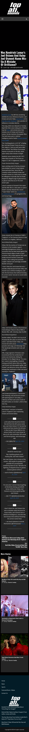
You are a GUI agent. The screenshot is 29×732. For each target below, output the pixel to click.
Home (3, 681)
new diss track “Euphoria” (9, 121)
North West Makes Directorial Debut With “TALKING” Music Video (16, 545)
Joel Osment (19, 119)
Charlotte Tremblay (12, 582)
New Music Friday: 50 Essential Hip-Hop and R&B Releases (14, 723)
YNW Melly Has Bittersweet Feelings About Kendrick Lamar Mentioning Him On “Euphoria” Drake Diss (14, 538)
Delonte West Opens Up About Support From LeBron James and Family (14, 713)
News (3, 684)
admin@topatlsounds (16, 67)
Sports (3, 687)
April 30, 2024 (20, 441)
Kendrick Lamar (6, 115)
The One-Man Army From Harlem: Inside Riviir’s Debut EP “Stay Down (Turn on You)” (14, 718)
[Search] (26, 19)
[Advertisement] (14, 36)
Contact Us (5, 693)
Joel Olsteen (20, 344)
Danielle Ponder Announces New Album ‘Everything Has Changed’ (13, 708)
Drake (8, 130)
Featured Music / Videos (8, 690)
